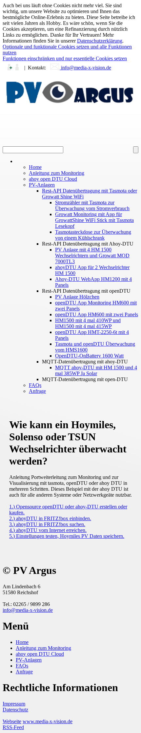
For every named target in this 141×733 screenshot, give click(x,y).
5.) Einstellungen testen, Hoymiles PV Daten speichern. (66, 536)
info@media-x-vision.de (85, 67)
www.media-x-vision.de (47, 721)
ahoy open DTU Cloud (40, 654)
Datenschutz (15, 709)
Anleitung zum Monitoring (43, 648)
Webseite (12, 721)
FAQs (22, 666)
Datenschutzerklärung (99, 41)
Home (22, 642)
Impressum (14, 703)
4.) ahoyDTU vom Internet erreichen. (48, 530)
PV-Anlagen (29, 660)
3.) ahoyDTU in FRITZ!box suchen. (47, 524)
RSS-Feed (13, 727)
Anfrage (24, 671)
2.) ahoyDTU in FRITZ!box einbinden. (50, 518)
